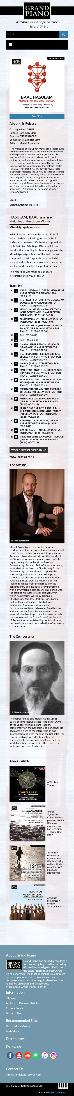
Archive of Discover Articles (23, 1003)
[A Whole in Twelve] (37, 801)
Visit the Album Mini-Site (24, 205)
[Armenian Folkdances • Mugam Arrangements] (37, 919)
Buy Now (37, 116)
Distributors (15, 1039)
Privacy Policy (14, 1008)
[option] (39, 25)
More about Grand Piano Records (26, 987)
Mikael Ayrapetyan (30, 143)
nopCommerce (58, 1092)
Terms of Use (14, 1013)
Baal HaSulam (32, 140)
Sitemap (10, 998)
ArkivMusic (13, 1031)
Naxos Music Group (18, 1026)
